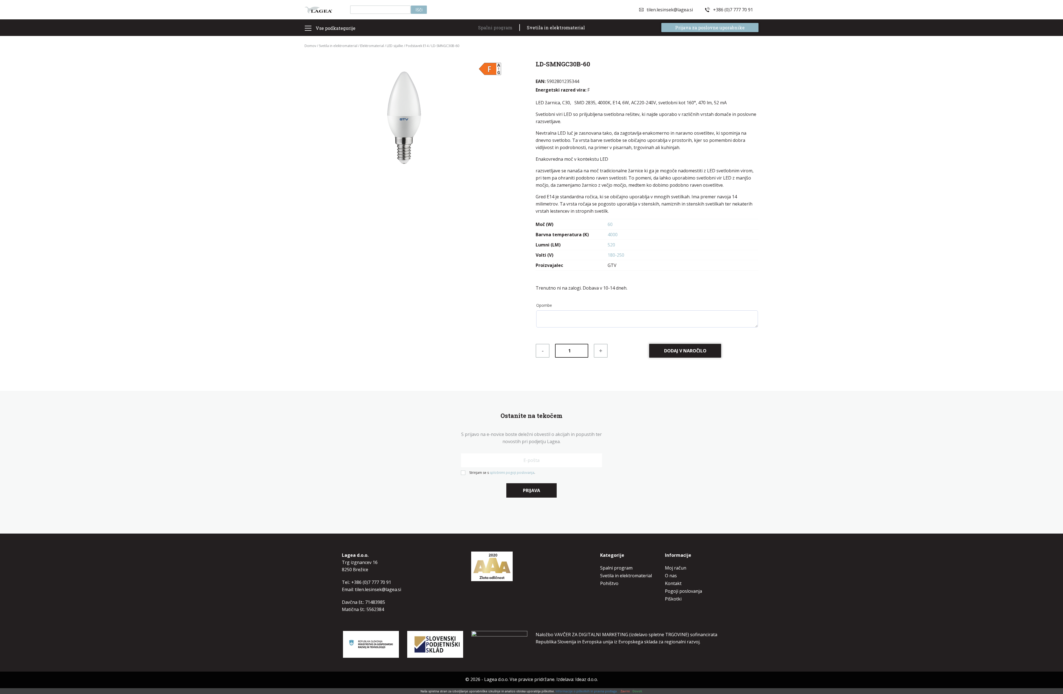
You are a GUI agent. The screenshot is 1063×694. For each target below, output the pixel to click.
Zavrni (625, 691)
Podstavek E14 (417, 45)
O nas (671, 576)
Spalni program (495, 27)
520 (611, 245)
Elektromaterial (372, 45)
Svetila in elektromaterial (556, 27)
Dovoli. (638, 691)
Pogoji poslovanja (683, 591)
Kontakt (673, 583)
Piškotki (673, 599)
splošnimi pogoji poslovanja (512, 472)
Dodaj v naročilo (685, 351)
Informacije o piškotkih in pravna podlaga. (587, 691)
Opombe (544, 305)
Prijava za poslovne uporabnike (710, 27)
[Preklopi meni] (308, 28)
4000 (613, 235)
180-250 (616, 255)
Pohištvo (609, 583)
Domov (310, 45)
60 (610, 224)
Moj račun (675, 568)
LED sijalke (395, 45)
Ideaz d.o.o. (586, 679)
